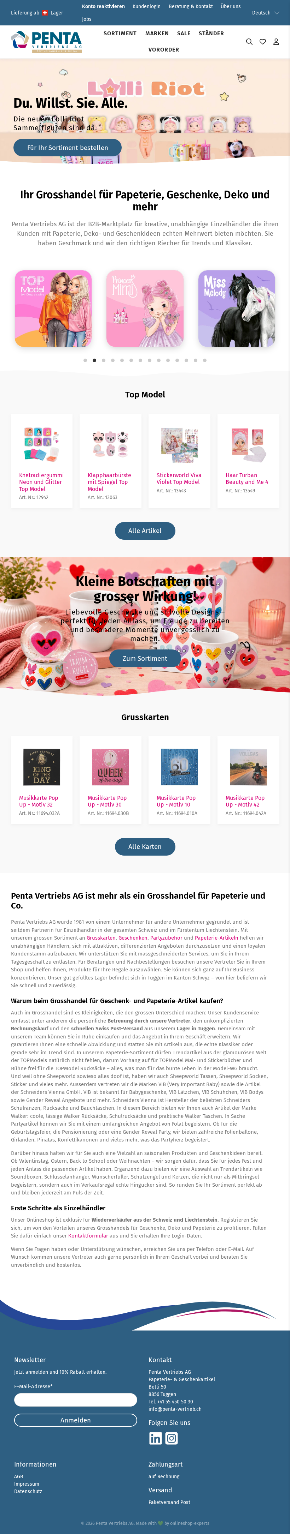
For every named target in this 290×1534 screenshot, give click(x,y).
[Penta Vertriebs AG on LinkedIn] (156, 1444)
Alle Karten (145, 847)
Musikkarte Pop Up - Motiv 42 (245, 801)
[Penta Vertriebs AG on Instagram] (171, 1444)
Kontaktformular (88, 1236)
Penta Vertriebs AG (115, 1523)
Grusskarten (145, 717)
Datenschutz (28, 1491)
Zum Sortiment (145, 658)
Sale (184, 33)
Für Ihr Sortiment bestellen (67, 148)
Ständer (211, 33)
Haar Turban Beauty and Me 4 (247, 478)
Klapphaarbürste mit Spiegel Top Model (109, 482)
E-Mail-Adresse (33, 1386)
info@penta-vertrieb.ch (175, 1409)
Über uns (231, 7)
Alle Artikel (145, 531)
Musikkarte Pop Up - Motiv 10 (176, 801)
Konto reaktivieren (103, 7)
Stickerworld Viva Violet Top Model (179, 478)
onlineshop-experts (189, 1523)
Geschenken (132, 938)
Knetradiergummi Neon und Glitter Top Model (41, 482)
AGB (18, 1477)
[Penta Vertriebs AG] (46, 42)
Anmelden (75, 1420)
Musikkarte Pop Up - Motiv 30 (107, 801)
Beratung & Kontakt (191, 7)
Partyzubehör (166, 938)
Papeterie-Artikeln (216, 938)
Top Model (145, 395)
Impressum (26, 1484)
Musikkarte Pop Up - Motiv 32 (38, 801)
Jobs (87, 19)
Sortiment (120, 33)
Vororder (164, 49)
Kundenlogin (147, 7)
